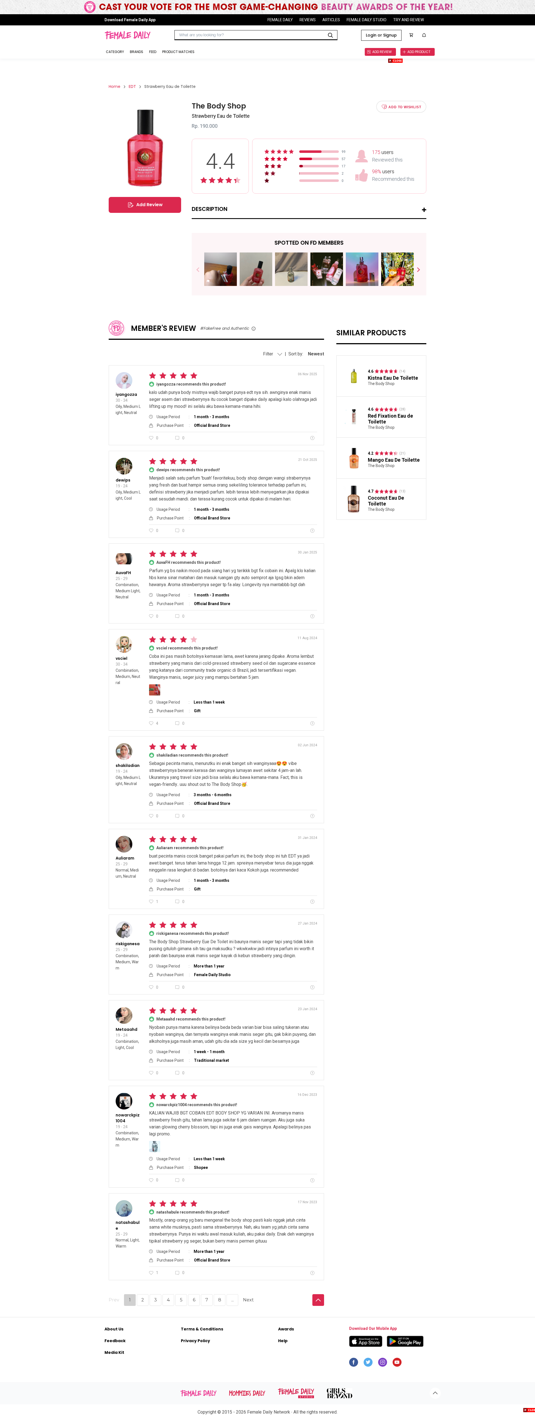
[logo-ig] (382, 1363)
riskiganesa (128, 944)
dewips (123, 480)
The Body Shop (381, 383)
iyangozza (126, 394)
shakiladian (128, 765)
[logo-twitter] (368, 1363)
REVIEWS (308, 20)
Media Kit (114, 1352)
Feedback (115, 1341)
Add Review (149, 204)
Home (114, 86)
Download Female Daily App (129, 20)
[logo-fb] (353, 1363)
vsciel (121, 658)
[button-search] (330, 35)
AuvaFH (123, 573)
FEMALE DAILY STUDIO (366, 20)
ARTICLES (331, 20)
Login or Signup (381, 35)
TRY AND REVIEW (408, 20)
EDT (132, 86)
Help (283, 1341)
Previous (202, 270)
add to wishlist (404, 107)
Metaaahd (126, 1029)
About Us (113, 1329)
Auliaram (125, 858)
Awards (286, 1329)
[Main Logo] (127, 35)
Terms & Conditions (202, 1329)
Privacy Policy (195, 1341)
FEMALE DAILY (280, 20)
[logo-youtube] (397, 1363)
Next (416, 270)
